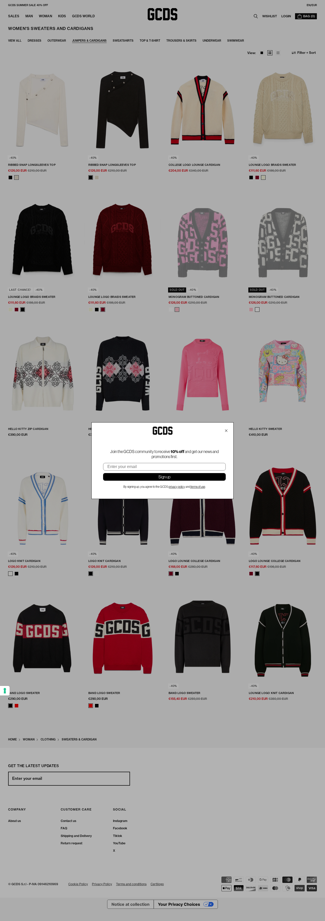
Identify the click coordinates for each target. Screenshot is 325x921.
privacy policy (177, 487)
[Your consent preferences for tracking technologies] (5, 691)
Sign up (164, 477)
